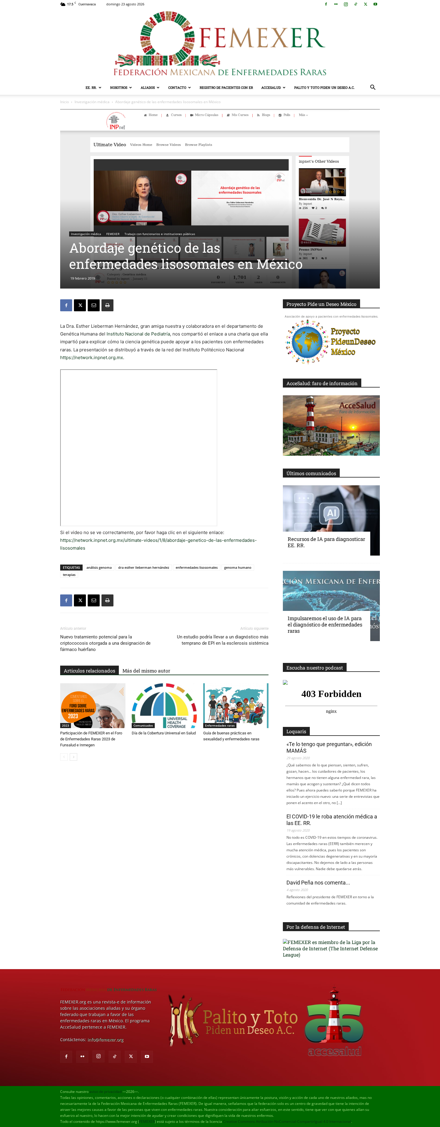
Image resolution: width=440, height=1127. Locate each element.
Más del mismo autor (146, 670)
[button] (372, 88)
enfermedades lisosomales (197, 567)
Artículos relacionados (89, 670)
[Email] (94, 305)
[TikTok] (355, 4)
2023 (65, 725)
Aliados (148, 87)
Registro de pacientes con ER (226, 87)
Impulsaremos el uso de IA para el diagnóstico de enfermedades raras (325, 624)
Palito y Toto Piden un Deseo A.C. (324, 87)
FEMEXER (112, 234)
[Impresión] (107, 305)
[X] (365, 4)
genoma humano (237, 567)
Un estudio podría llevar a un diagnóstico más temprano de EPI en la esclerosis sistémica (222, 640)
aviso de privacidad (105, 1091)
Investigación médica (92, 101)
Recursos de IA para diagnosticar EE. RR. (326, 542)
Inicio (64, 101)
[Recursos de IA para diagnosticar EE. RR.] (331, 520)
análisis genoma (99, 567)
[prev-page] (64, 757)
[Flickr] (335, 4)
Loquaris (296, 731)
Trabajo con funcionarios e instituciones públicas (160, 234)
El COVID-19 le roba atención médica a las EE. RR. (331, 819)
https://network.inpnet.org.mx (91, 357)
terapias (69, 574)
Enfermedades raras (220, 725)
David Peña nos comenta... (318, 882)
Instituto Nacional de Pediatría (138, 334)
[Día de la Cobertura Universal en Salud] (164, 705)
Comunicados (143, 725)
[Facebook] (325, 4)
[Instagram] (345, 4)
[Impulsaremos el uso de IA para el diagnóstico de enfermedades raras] (331, 606)
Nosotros (118, 87)
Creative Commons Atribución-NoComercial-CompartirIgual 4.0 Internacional (287, 1121)
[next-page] (73, 757)
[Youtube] (375, 4)
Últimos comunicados (311, 473)
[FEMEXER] (220, 44)
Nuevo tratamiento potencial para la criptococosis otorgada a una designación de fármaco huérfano (105, 643)
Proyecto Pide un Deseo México (321, 304)
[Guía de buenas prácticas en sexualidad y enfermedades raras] (235, 705)
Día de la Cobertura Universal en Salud (164, 733)
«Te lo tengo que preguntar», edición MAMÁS (329, 747)
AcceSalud (271, 87)
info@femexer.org (105, 1039)
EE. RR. (91, 87)
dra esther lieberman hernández (143, 567)
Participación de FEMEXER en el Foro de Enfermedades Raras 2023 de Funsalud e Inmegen (91, 739)
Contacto (177, 87)
